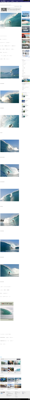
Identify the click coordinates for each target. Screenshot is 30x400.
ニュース (3, 2)
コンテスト (9, 2)
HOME (1, 2)
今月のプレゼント (24, 392)
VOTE (23, 393)
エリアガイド (16, 394)
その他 (6, 2)
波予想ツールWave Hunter (17, 392)
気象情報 (16, 393)
